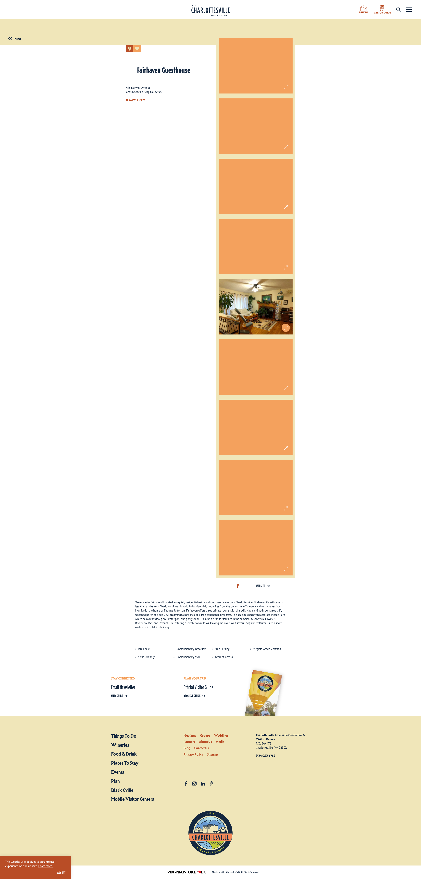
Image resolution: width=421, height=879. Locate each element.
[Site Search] (398, 9)
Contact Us (201, 748)
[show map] (129, 48)
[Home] (210, 10)
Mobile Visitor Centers (132, 799)
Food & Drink (124, 754)
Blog (187, 748)
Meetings (190, 735)
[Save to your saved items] (137, 48)
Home (17, 38)
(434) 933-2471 (135, 100)
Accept (61, 873)
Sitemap (212, 754)
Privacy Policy (193, 754)
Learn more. (45, 866)
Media (220, 742)
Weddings (221, 735)
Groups (205, 735)
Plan (115, 781)
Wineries (120, 745)
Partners (189, 742)
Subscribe (117, 696)
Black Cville (122, 790)
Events (117, 772)
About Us (205, 742)
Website (260, 586)
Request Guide (192, 696)
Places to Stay (124, 763)
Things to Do (123, 736)
